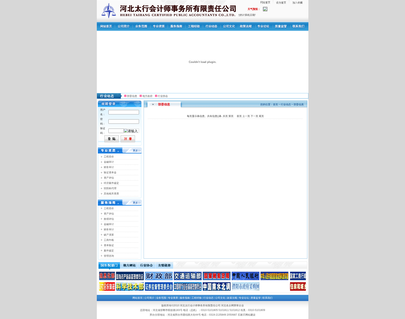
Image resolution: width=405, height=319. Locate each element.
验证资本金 (110, 172)
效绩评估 (109, 218)
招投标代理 (110, 188)
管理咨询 (109, 255)
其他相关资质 (111, 193)
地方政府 (147, 96)
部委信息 (132, 96)
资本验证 (109, 245)
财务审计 (109, 167)
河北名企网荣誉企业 (232, 305)
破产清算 (109, 234)
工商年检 (109, 240)
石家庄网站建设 (246, 314)
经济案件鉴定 (111, 183)
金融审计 (109, 161)
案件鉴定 (109, 250)
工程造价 (109, 156)
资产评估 (109, 177)
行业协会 (163, 96)
